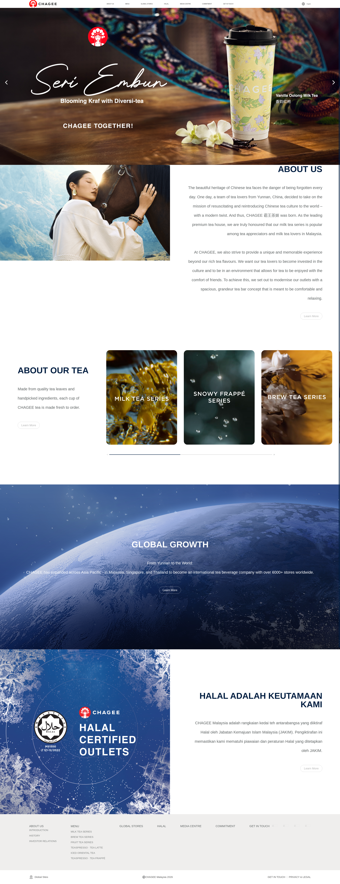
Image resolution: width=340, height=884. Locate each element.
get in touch (276, 877)
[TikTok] (308, 827)
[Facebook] (275, 827)
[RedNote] (297, 827)
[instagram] (286, 827)
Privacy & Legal (300, 877)
